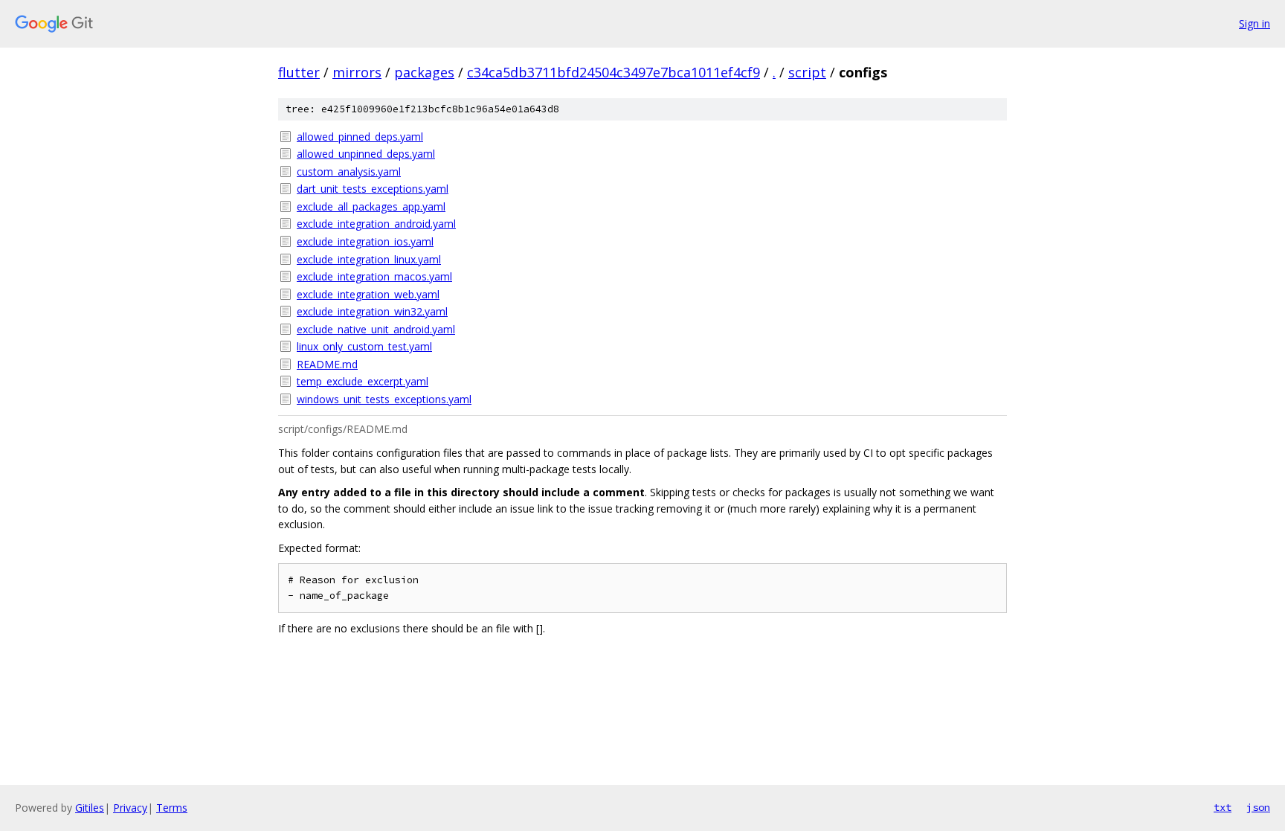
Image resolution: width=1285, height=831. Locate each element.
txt (1222, 807)
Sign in (1254, 23)
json (1258, 807)
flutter (299, 72)
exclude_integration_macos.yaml (374, 276)
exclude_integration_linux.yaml (369, 259)
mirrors (356, 72)
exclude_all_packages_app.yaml (371, 206)
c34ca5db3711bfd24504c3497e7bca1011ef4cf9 (613, 72)
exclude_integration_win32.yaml (372, 311)
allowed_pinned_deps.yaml (360, 136)
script (807, 72)
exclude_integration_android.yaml (376, 223)
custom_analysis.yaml (349, 171)
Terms (171, 807)
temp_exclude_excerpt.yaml (362, 381)
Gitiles (89, 807)
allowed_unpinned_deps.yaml (366, 154)
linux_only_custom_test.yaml (364, 346)
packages (424, 72)
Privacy (130, 807)
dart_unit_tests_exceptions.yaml (372, 189)
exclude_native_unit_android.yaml (376, 329)
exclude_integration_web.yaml (368, 294)
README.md (327, 364)
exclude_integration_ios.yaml (365, 241)
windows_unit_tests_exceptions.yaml (384, 399)
